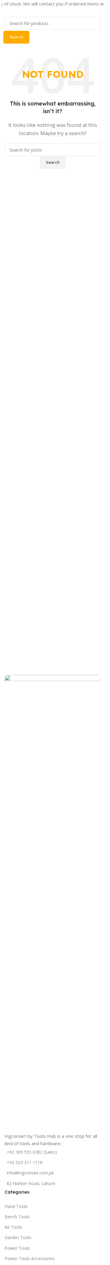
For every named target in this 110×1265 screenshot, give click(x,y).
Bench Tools (17, 1217)
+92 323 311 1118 (24, 1162)
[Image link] (53, 903)
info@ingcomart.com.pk (30, 1173)
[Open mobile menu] (3, 13)
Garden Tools (18, 1237)
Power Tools (17, 1248)
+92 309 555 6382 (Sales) (32, 1152)
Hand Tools (16, 1206)
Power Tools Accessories (30, 1258)
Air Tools (13, 1227)
